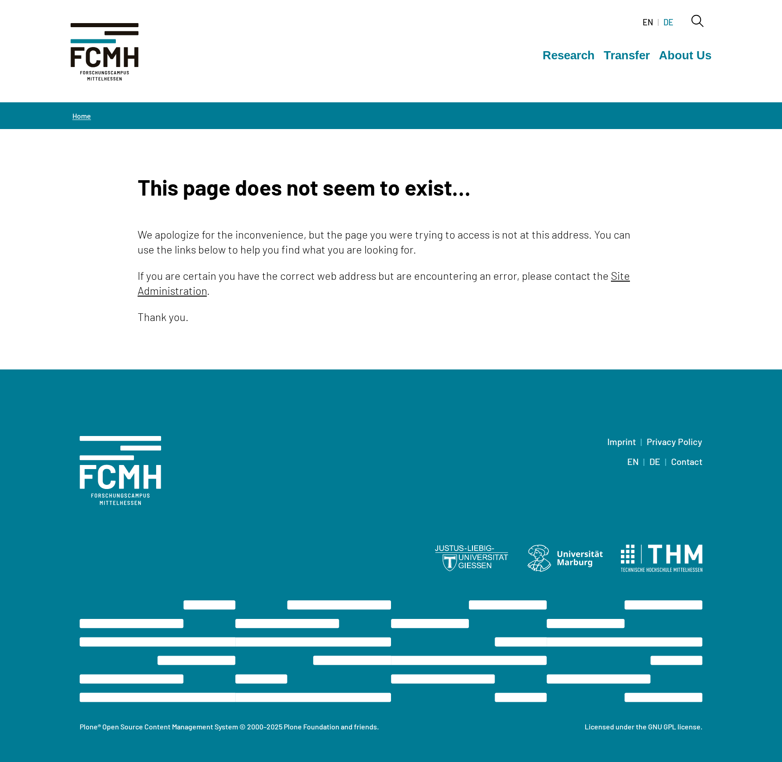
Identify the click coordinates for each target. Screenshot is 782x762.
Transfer (627, 55)
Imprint (621, 441)
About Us (685, 55)
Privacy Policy (674, 441)
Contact (686, 461)
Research (569, 55)
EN (648, 22)
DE (668, 22)
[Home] (116, 57)
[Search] (696, 21)
